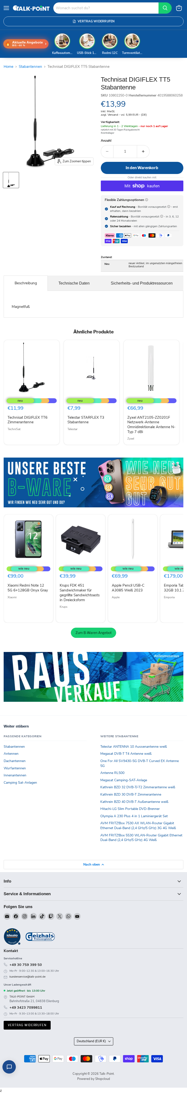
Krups (63, 607)
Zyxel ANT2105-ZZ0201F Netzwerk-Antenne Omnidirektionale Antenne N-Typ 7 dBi (151, 424)
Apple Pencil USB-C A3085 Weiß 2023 (128, 588)
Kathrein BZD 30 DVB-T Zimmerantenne (130, 794)
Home (8, 67)
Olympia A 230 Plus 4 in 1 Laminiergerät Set (134, 816)
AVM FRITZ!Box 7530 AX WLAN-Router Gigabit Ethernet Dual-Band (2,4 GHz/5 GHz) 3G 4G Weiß (138, 825)
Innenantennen (15, 775)
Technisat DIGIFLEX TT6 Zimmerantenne (27, 420)
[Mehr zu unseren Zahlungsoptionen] (146, 199)
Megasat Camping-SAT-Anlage (123, 780)
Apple (116, 597)
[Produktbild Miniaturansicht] (11, 180)
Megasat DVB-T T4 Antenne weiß (126, 753)
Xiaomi (12, 597)
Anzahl (106, 141)
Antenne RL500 (112, 773)
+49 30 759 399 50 (25, 964)
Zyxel (130, 439)
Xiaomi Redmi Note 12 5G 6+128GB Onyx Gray (28, 588)
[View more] (93, 482)
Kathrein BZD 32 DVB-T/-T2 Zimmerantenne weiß (137, 787)
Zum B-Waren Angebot (93, 633)
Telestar (72, 429)
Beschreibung (26, 283)
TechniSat (14, 429)
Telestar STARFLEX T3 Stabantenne (85, 420)
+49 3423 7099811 (25, 1007)
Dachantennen (15, 761)
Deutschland (91, 1041)
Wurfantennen (15, 768)
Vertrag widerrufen (27, 1025)
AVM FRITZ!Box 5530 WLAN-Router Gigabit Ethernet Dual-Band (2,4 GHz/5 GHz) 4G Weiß (141, 837)
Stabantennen (30, 67)
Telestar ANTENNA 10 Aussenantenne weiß (133, 746)
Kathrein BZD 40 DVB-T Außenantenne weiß (134, 801)
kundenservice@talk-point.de (27, 977)
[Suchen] (165, 8)
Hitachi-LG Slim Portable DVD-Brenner (130, 809)
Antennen (11, 753)
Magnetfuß (21, 306)
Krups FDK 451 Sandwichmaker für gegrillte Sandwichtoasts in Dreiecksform (80, 592)
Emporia (169, 597)
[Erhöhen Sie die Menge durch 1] (143, 151)
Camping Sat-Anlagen (20, 782)
